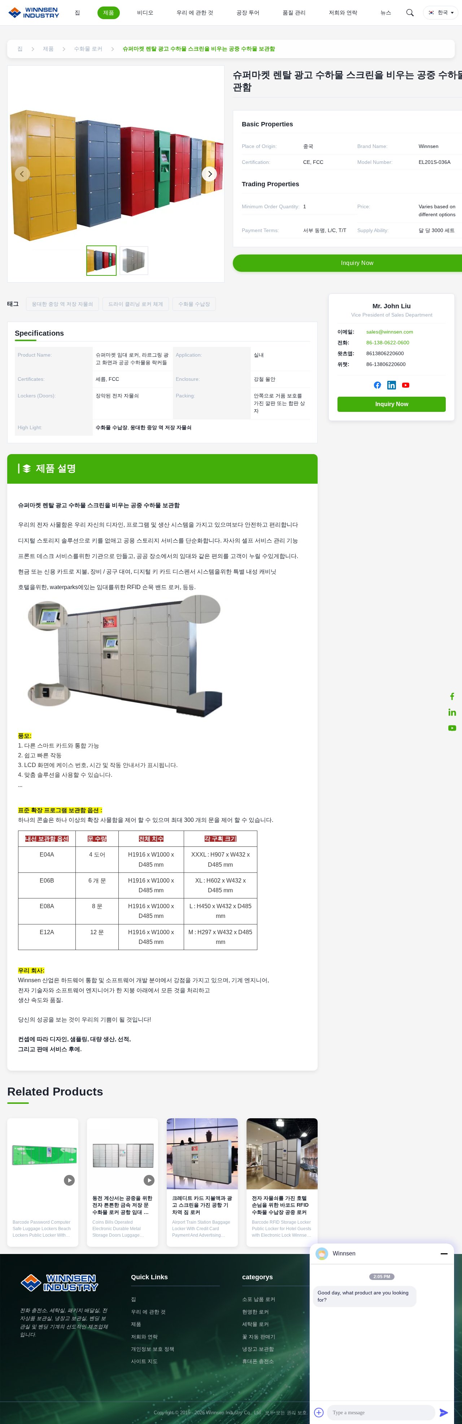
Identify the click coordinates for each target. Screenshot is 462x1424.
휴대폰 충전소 (258, 1361)
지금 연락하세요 (43, 1235)
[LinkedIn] (452, 712)
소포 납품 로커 (258, 1299)
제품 (108, 12)
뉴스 (385, 12)
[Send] (444, 1412)
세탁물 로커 (255, 1324)
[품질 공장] (42, 1153)
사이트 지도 (144, 1361)
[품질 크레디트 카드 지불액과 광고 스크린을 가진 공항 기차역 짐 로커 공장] (202, 1153)
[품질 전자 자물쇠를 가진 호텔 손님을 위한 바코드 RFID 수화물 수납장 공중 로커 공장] (282, 1153)
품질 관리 (294, 12)
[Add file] (319, 1412)
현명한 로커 (255, 1312)
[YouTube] (452, 728)
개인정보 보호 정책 (152, 1349)
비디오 (145, 12)
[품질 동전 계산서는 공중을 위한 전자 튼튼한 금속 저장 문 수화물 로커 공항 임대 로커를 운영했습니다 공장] (122, 1153)
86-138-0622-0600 (387, 342)
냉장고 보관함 (258, 1349)
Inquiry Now (391, 404)
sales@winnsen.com (389, 332)
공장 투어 (248, 12)
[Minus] (444, 1253)
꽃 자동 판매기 (258, 1337)
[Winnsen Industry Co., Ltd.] (35, 12)
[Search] (410, 12)
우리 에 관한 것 (194, 12)
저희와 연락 (343, 12)
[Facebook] (452, 696)
